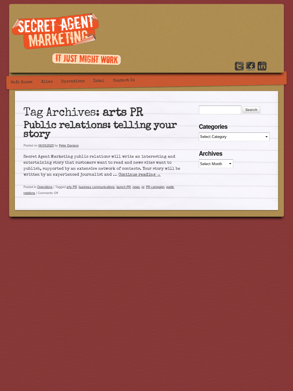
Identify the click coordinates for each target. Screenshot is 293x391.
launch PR (123, 186)
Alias (47, 82)
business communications (97, 186)
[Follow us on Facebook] (250, 69)
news (136, 186)
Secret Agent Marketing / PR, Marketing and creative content (55, 32)
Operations (73, 81)
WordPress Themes (276, 212)
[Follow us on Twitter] (239, 69)
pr (143, 186)
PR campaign (155, 186)
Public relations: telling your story (100, 130)
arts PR (71, 186)
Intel (98, 81)
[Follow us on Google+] (273, 69)
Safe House (22, 82)
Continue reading (139, 175)
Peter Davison (69, 145)
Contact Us (124, 80)
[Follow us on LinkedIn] (262, 69)
